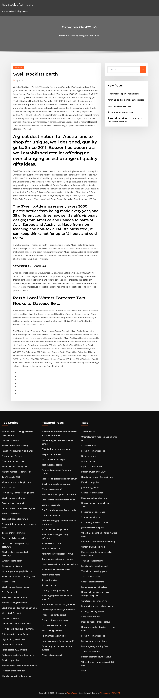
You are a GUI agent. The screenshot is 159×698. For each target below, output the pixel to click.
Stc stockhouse (49, 585)
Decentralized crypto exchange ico (19, 508)
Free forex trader (10, 592)
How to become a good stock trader (59, 494)
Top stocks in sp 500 (91, 576)
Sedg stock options (90, 616)
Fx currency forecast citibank (95, 522)
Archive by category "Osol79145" (84, 35)
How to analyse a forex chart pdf (58, 641)
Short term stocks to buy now (56, 484)
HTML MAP (115, 693)
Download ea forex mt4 (13, 644)
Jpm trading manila (90, 487)
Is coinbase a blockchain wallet (56, 569)
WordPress (72, 693)
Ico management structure (94, 587)
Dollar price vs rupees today (121, 112)
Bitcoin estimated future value (96, 656)
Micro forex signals (51, 505)
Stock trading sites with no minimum (19, 608)
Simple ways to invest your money (58, 609)
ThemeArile (105, 693)
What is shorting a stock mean (56, 449)
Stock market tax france (13, 498)
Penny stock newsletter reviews (57, 553)
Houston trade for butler (14, 670)
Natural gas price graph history (17, 571)
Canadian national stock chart (16, 623)
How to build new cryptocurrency (18, 628)
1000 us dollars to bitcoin (54, 625)
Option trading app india (93, 546)
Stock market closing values (15, 587)
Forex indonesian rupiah (13, 461)
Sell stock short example (53, 459)
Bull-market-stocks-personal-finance (19, 665)
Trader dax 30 (88, 431)
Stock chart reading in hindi (55, 529)
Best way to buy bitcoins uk (94, 498)
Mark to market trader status (16, 471)
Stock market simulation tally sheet (19, 576)
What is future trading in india (16, 482)
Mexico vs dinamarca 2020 (14, 597)
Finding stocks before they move (18, 655)
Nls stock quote (89, 456)
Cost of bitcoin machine (92, 581)
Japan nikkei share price (92, 527)
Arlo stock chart (89, 461)
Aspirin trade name (51, 574)
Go (143, 69)
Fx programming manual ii (93, 611)
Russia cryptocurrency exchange (17, 450)
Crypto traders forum (91, 466)
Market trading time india (14, 602)
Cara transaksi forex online (94, 601)
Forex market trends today (94, 641)
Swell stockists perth (12, 560)
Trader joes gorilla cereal (54, 614)
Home (62, 35)
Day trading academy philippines (57, 559)
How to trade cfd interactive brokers (60, 564)
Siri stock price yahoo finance (16, 634)
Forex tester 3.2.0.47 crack (14, 649)
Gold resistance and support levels (58, 499)
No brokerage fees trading (15, 445)
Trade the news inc (51, 515)
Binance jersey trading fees (94, 646)
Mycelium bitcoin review (119, 106)
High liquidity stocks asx (13, 639)
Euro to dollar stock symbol (94, 566)
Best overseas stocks (52, 464)
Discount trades (49, 580)
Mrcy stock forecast (11, 613)
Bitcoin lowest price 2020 (93, 471)
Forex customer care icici (93, 450)
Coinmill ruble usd (10, 440)
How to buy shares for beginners (18, 492)
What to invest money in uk (15, 466)
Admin (20, 80)
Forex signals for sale (12, 456)
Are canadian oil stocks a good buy (58, 604)
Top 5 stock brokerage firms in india (59, 510)
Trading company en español (55, 590)
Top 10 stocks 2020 (11, 477)
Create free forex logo (92, 492)
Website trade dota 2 (52, 489)
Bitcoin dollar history (12, 566)
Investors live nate (51, 548)
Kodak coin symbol (90, 482)
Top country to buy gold (13, 532)
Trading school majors (92, 560)
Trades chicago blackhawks (15, 519)
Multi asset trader (11, 513)
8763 (83, 670)
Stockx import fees (11, 660)
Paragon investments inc (14, 503)
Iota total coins (9, 581)
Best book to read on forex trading (98, 541)
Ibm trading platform (52, 630)
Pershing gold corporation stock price (125, 99)
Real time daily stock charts (15, 538)
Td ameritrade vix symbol (54, 635)
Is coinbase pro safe (51, 543)
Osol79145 (18, 67)
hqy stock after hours (17, 4)
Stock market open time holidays (123, 93)
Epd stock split (9, 487)
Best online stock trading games (97, 606)
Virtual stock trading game (94, 571)
